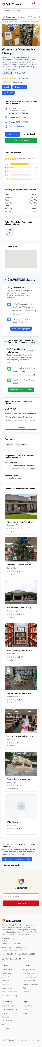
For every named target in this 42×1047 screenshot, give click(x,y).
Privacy (26, 1013)
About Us (5, 1017)
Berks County (13, 22)
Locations (5, 981)
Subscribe (21, 903)
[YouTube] (24, 959)
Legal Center (28, 1006)
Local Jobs (6, 977)
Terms (25, 1010)
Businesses (10, 17)
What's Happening (30, 969)
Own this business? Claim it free (17, 859)
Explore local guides (12, 865)
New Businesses (29, 973)
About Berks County (9, 996)
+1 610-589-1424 (21, 122)
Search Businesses (9, 1006)
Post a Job (6, 1013)
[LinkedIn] (11, 959)
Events (33, 17)
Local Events (7, 973)
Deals (23, 17)
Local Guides (7, 988)
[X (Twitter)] (7, 959)
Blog (24, 988)
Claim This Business (21, 140)
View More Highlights (21, 329)
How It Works (7, 1021)
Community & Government (30, 22)
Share (14, 134)
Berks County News (9, 992)
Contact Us (6, 1028)
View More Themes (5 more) (21, 390)
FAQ (3, 1025)
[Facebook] (3, 959)
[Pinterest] (20, 959)
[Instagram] (15, 959)
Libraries (9, 444)
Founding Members (30, 984)
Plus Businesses (29, 981)
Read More (21, 427)
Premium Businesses (30, 977)
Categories (6, 984)
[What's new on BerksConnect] (33, 4)
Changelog (27, 992)
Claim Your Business (9, 1010)
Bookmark (31, 134)
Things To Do (7, 969)
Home (4, 22)
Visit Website (21, 127)
